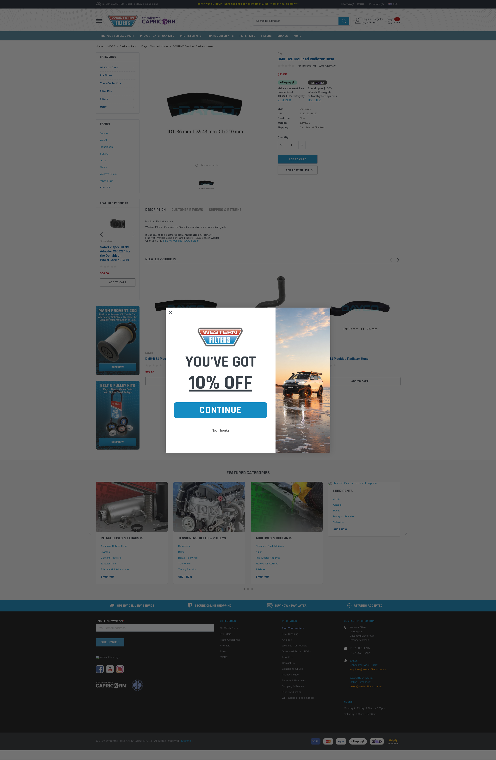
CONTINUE (221, 410)
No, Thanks (220, 430)
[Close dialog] (170, 312)
